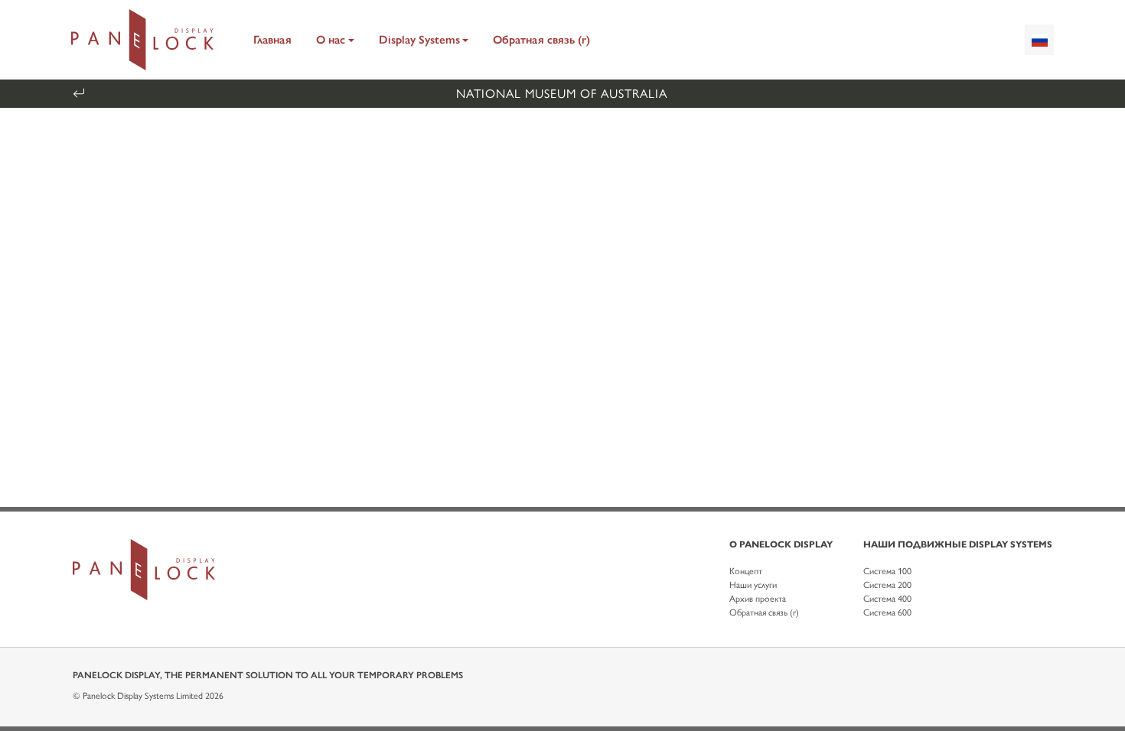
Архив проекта (757, 598)
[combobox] (1039, 39)
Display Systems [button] (419, 40)
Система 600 (887, 612)
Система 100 (887, 571)
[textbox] (1039, 39)
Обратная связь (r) (541, 40)
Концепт (745, 571)
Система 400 (887, 598)
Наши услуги (753, 585)
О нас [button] (330, 40)
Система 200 (887, 585)
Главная (272, 40)
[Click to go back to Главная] (142, 39)
